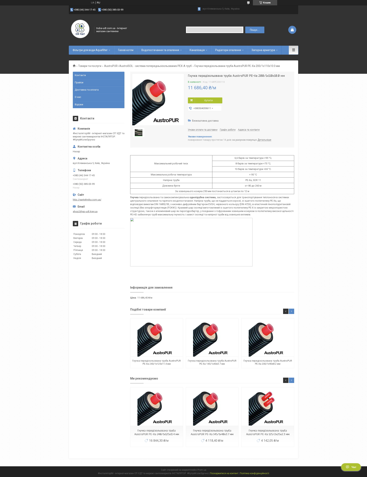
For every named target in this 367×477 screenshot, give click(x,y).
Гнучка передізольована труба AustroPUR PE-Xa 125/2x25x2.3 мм (267, 432)
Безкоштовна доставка (205, 120)
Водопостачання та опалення (160, 50)
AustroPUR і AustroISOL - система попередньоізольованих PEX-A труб (148, 65)
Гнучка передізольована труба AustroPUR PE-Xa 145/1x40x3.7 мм (212, 362)
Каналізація (197, 50)
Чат (354, 467)
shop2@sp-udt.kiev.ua (85, 211)
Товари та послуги (89, 65)
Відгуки (79, 104)
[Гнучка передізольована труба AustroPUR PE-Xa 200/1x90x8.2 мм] (267, 337)
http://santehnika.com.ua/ (87, 199)
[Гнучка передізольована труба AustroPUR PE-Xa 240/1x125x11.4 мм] (156, 337)
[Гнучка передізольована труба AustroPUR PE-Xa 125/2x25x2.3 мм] (267, 406)
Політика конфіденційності (254, 473)
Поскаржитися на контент (224, 473)
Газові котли (125, 50)
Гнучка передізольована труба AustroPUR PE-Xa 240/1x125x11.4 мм (156, 362)
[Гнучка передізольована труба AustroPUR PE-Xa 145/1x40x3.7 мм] (212, 337)
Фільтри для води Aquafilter (90, 50)
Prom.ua (201, 470)
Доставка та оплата (87, 89)
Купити (208, 100)
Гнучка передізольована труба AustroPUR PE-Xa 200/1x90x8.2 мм (268, 362)
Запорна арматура (263, 50)
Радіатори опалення (228, 50)
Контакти (80, 75)
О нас (78, 97)
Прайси (79, 82)
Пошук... (255, 29)
